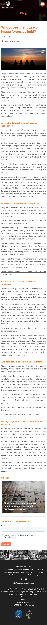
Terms (23, 597)
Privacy (23, 600)
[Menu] (42, 4)
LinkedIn (25, 579)
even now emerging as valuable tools (25, 143)
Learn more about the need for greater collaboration (23, 273)
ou (26, 468)
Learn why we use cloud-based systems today (20, 414)
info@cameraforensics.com (23, 583)
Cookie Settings (23, 602)
